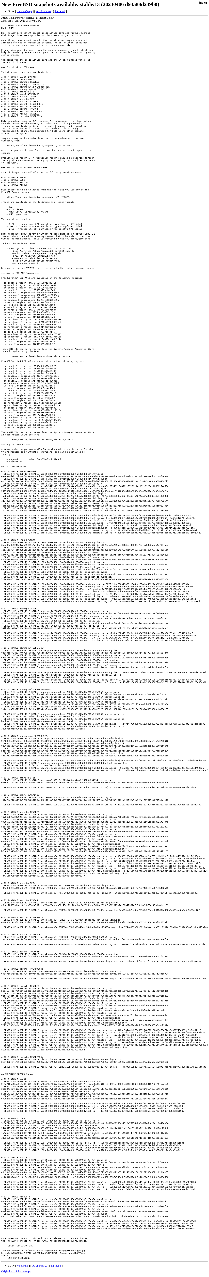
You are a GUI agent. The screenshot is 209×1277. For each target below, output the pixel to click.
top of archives (43, 11)
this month (60, 11)
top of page (22, 1265)
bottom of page (24, 11)
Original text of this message (16, 1271)
